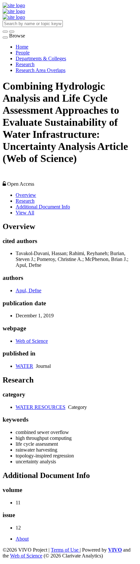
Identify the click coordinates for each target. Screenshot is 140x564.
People (23, 52)
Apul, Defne (28, 290)
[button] (5, 32)
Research (25, 64)
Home (22, 47)
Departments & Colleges (41, 58)
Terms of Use (65, 550)
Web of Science (32, 341)
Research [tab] (25, 201)
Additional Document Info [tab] (43, 207)
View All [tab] (25, 212)
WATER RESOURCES (40, 407)
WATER (24, 366)
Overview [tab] (26, 195)
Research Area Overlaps (40, 70)
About (22, 539)
